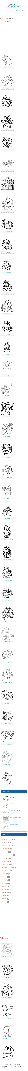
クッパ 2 (7, 88)
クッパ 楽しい (7, 334)
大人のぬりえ (5, 880)
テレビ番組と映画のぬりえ (7, 867)
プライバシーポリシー (17, 1066)
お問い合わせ (4, 1066)
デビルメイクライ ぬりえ (7, 956)
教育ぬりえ (4, 889)
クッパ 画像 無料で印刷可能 (7, 539)
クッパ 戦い (7, 395)
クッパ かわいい (7, 293)
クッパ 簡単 (7, 436)
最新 (17, 11)
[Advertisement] (14, 37)
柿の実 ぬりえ (13, 797)
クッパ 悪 (7, 621)
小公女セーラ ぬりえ (14, 804)
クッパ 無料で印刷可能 (7, 231)
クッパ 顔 (7, 375)
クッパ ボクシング (7, 744)
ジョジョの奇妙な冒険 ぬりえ (16, 817)
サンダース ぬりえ (7, 997)
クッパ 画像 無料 (7, 559)
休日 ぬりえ (4, 873)
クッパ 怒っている (7, 600)
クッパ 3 (7, 108)
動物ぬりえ (4, 876)
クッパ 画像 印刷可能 (7, 580)
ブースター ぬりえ (7, 977)
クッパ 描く (7, 662)
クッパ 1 (7, 67)
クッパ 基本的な (7, 416)
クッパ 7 (7, 190)
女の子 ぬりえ (5, 883)
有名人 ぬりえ (5, 892)
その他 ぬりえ (5, 861)
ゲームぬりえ (6, 18)
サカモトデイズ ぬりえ (15, 824)
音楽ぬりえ (4, 902)
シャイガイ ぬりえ (7, 1059)
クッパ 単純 (7, 457)
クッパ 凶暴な (7, 498)
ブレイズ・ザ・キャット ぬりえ (8, 1038)
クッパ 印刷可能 (7, 272)
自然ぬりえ (4, 895)
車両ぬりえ (4, 898)
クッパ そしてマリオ (7, 682)
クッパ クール (7, 764)
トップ (21, 11)
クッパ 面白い (7, 354)
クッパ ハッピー (7, 313)
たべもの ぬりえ (5, 864)
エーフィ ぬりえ (7, 1018)
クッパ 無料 (7, 252)
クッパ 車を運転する (7, 723)
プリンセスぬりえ (6, 870)
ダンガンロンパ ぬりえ (15, 810)
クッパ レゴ (7, 641)
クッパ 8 (7, 211)
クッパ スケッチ (7, 785)
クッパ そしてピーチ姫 (7, 477)
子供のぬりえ (5, 886)
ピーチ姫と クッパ (7, 703)
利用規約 (3, 1067)
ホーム (14, 11)
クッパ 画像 (7, 518)
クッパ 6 (7, 170)
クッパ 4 (7, 129)
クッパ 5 (7, 149)
